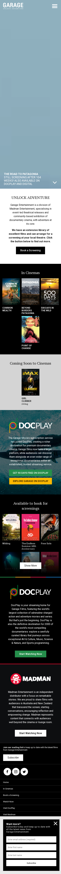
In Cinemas (8, 789)
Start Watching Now (30, 653)
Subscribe (13, 757)
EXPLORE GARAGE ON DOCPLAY (30, 481)
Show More (30, 565)
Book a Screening (30, 250)
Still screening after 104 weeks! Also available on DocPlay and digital (30, 177)
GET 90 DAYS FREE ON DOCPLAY (30, 473)
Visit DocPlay (9, 808)
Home (6, 782)
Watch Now (8, 801)
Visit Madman (9, 814)
